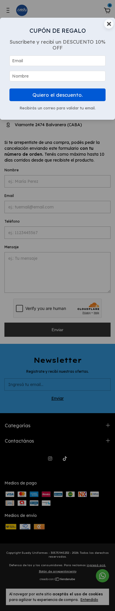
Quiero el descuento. (57, 95)
